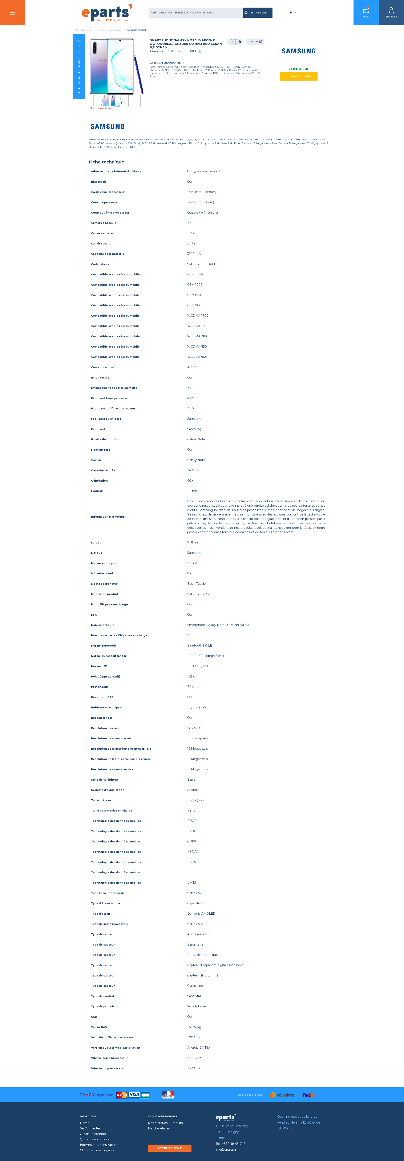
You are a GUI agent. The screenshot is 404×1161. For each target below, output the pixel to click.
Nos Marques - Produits (165, 1123)
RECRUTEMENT (170, 1148)
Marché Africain (159, 1128)
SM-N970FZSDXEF (182, 51)
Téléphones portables (109, 30)
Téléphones (86, 30)
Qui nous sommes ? (94, 1139)
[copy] (200, 51)
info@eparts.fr (226, 1150)
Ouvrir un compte (93, 1134)
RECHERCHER (259, 12)
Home (84, 1123)
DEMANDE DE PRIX (300, 76)
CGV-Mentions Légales (97, 1150)
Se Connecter (90, 1128)
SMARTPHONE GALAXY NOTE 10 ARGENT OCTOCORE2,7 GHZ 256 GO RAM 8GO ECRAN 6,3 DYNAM (186, 43)
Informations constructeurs (100, 1145)
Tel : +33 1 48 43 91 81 (231, 1144)
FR (292, 12)
